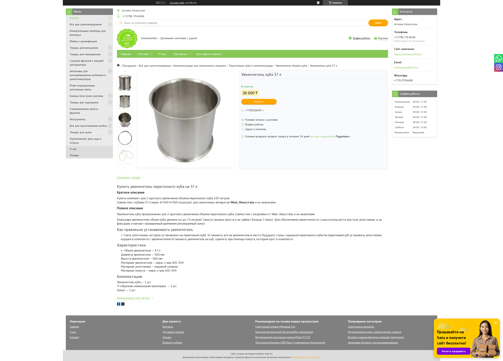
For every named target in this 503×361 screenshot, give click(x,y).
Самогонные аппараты (361, 326)
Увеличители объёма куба (291, 65)
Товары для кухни (81, 132)
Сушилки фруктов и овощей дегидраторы (87, 62)
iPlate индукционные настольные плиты (82, 87)
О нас (73, 149)
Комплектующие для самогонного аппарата (199, 65)
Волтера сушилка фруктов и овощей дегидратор (376, 337)
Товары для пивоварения (85, 54)
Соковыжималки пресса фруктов (84, 111)
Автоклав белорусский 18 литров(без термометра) (284, 332)
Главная (125, 53)
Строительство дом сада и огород (85, 140)
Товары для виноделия (84, 48)
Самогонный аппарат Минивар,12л (275, 326)
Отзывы (74, 155)
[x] (122, 304)
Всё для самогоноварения (86, 24)
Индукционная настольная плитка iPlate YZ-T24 (282, 337)
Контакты (180, 53)
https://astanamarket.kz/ (408, 54)
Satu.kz (269, 353)
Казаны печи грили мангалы (86, 96)
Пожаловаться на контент (306, 357)
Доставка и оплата (208, 53)
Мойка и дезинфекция (83, 41)
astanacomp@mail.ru (406, 67)
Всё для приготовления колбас (88, 126)
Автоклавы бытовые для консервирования (373, 342)
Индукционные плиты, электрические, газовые (374, 332)
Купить (258, 101)
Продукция (129, 65)
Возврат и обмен (172, 342)
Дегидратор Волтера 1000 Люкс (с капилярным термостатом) (290, 342)
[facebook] (118, 304)
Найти (378, 22)
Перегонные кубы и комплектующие (251, 65)
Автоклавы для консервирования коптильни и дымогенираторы (88, 75)
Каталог (74, 18)
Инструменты (77, 119)
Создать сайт (177, 2)
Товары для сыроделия (84, 102)
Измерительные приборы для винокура (88, 33)
